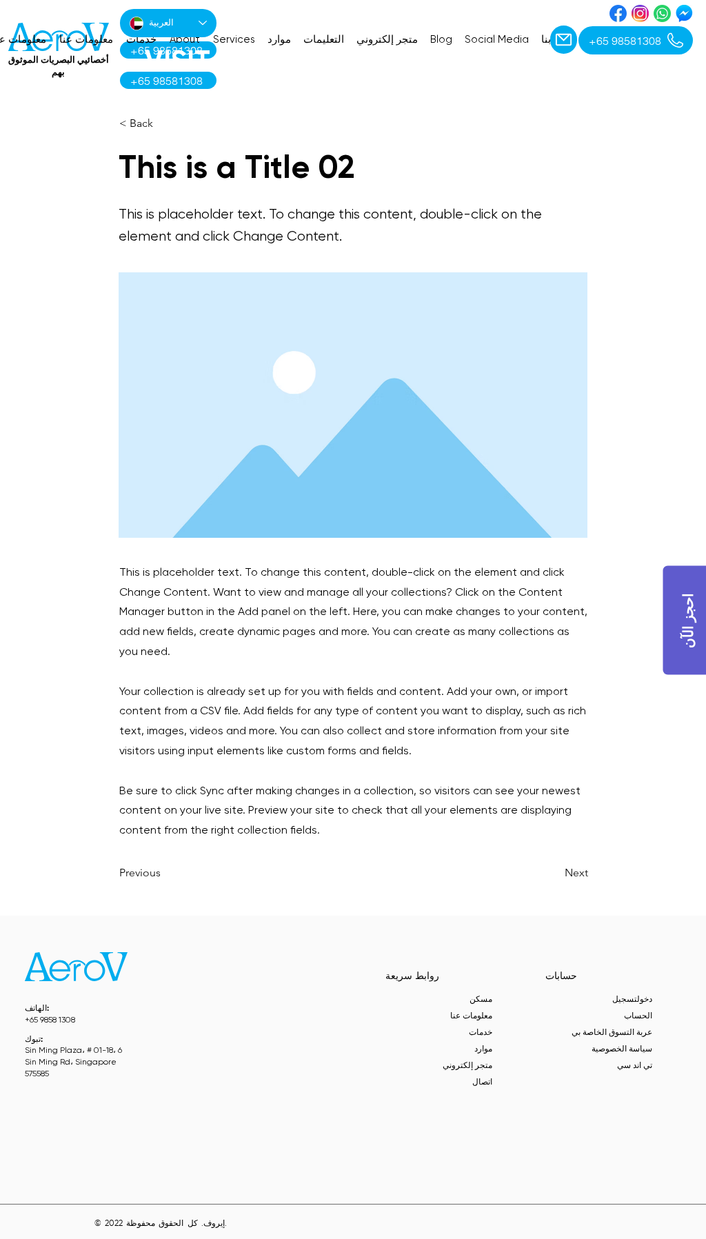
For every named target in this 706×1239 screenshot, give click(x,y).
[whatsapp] (662, 13)
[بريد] (563, 40)
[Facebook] (618, 13)
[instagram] (640, 13)
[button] (164, 123)
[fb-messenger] (684, 13)
